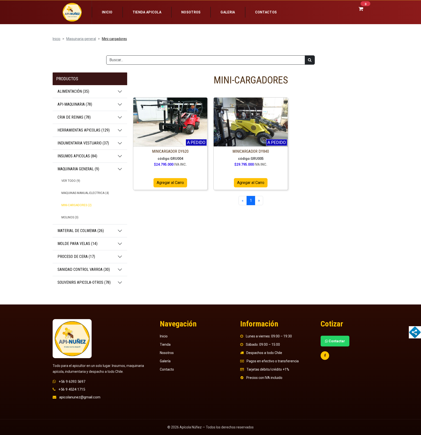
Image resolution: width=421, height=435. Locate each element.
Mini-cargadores (114, 39)
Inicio (107, 12)
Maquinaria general (81, 39)
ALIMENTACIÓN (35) (73, 91)
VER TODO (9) (70, 180)
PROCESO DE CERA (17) (76, 256)
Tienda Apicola (147, 12)
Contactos (266, 12)
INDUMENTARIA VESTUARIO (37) (83, 143)
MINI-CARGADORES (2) (76, 205)
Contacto (167, 369)
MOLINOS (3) (69, 217)
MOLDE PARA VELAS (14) (77, 243)
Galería (165, 361)
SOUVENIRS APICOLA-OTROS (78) (84, 282)
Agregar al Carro (170, 182)
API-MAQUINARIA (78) (74, 104)
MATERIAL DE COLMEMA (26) (80, 230)
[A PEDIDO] (170, 122)
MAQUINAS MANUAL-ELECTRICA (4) (85, 193)
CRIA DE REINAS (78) (74, 117)
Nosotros (191, 12)
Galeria (227, 12)
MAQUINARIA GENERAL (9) (78, 169)
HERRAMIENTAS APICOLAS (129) (83, 130)
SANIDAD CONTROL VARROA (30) (83, 269)
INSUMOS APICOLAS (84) (77, 156)
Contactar (336, 341)
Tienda (165, 344)
